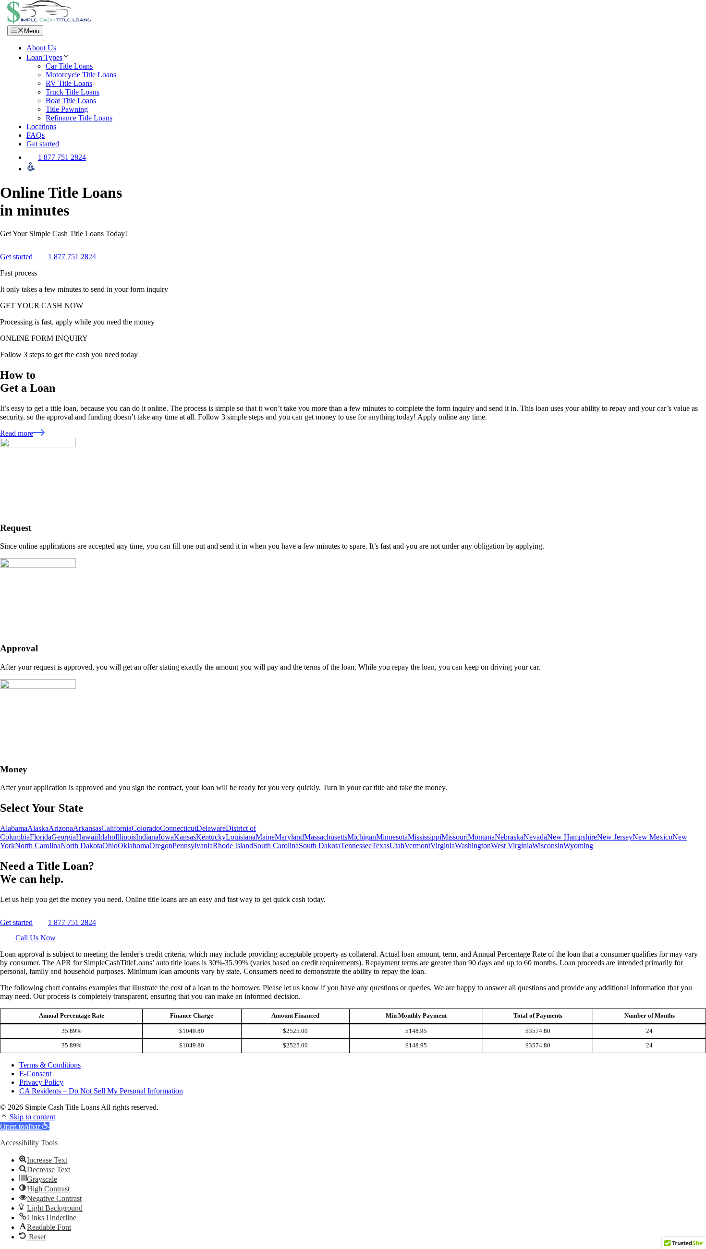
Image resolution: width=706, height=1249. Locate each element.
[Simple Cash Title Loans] (49, 21)
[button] (5, 1117)
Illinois (125, 837)
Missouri (454, 837)
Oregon (160, 845)
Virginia (442, 845)
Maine (265, 837)
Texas (381, 845)
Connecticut (178, 828)
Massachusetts (325, 837)
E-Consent (35, 1073)
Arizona (61, 828)
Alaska (38, 828)
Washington (473, 845)
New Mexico (652, 837)
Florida (40, 837)
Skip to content (32, 1117)
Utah (397, 845)
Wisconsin (547, 845)
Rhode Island (233, 845)
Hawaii (87, 837)
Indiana (147, 837)
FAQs (35, 135)
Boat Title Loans (71, 100)
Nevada (535, 837)
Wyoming (578, 845)
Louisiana (241, 837)
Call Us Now (34, 938)
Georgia (63, 837)
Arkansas (87, 828)
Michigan (361, 837)
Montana (481, 837)
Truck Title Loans (72, 92)
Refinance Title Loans (79, 118)
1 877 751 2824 (62, 157)
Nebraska (509, 837)
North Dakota (81, 845)
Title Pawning (67, 109)
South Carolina (276, 845)
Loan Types (44, 57)
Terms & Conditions (50, 1065)
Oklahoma (133, 845)
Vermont (417, 845)
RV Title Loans (69, 83)
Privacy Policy (41, 1082)
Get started (42, 144)
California (116, 828)
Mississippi (424, 837)
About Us (41, 48)
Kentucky (211, 837)
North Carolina (38, 845)
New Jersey (615, 837)
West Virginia (511, 845)
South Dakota (320, 845)
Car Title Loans (69, 66)
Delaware (211, 828)
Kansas (185, 837)
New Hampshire (572, 837)
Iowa (166, 837)
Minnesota (392, 837)
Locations (41, 126)
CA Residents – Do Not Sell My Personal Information (101, 1091)
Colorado (146, 828)
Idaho (106, 837)
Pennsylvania (192, 845)
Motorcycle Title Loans (81, 75)
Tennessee (356, 845)
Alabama (13, 828)
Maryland (289, 837)
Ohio (110, 845)
